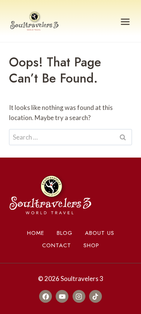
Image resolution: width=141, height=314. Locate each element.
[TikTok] (95, 296)
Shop (91, 245)
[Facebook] (45, 296)
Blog (65, 233)
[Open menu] (125, 22)
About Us (99, 233)
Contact (56, 245)
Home (35, 233)
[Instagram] (79, 296)
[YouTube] (62, 296)
